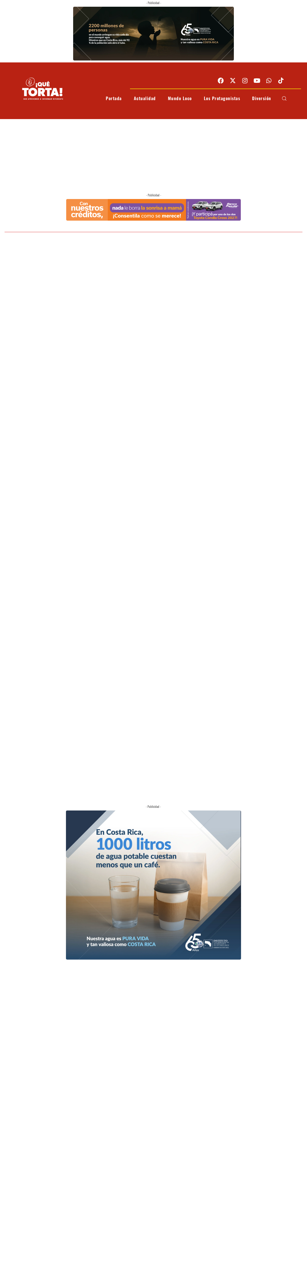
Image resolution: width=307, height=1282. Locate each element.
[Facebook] (221, 80)
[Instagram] (245, 80)
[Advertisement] (153, 155)
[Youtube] (257, 80)
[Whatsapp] (269, 80)
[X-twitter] (233, 80)
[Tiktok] (281, 80)
